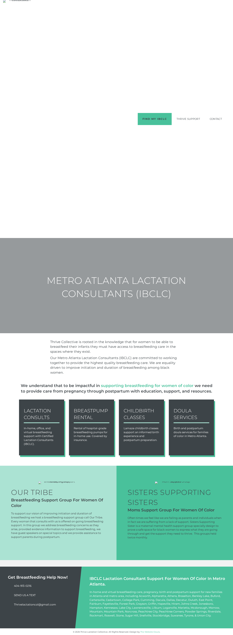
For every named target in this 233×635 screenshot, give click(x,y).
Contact (216, 118)
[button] (12, 614)
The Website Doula (150, 632)
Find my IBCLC (154, 118)
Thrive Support (188, 118)
